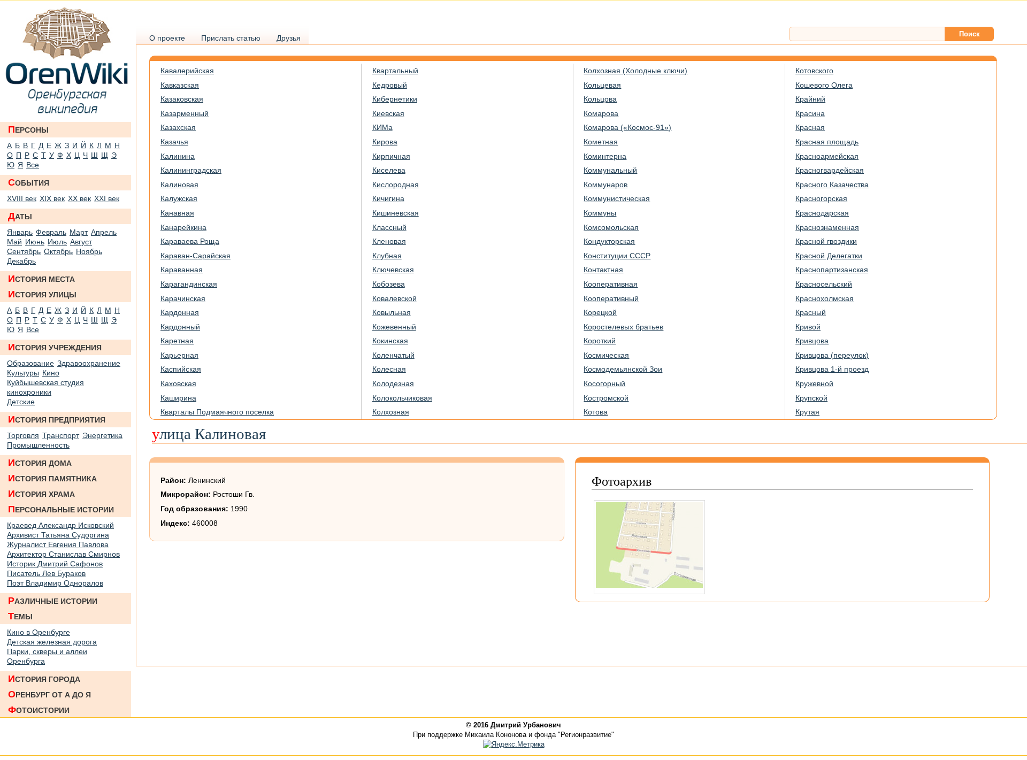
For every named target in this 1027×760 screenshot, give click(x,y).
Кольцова (600, 99)
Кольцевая (602, 85)
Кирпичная (391, 156)
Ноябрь (89, 251)
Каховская (178, 383)
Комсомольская (611, 227)
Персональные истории (61, 509)
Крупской (811, 398)
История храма (41, 493)
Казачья (174, 141)
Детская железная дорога (52, 642)
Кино (50, 373)
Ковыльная (391, 312)
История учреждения (55, 347)
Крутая (807, 412)
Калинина (177, 156)
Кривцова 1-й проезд (832, 369)
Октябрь (58, 251)
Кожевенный (394, 327)
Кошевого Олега (824, 85)
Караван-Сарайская (195, 255)
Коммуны (600, 213)
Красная (810, 127)
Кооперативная (611, 284)
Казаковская (181, 99)
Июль (57, 241)
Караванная (181, 269)
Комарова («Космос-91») (627, 127)
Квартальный (395, 70)
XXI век (106, 198)
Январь (20, 232)
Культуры (23, 373)
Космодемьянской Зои (623, 369)
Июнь (34, 241)
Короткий (600, 340)
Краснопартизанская (831, 269)
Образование (30, 363)
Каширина (178, 398)
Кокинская (390, 340)
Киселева (388, 170)
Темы (20, 616)
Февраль (51, 232)
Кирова (384, 141)
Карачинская (182, 298)
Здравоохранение (88, 363)
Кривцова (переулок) (832, 355)
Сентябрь (24, 251)
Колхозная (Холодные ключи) (635, 70)
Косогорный (604, 383)
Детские (21, 401)
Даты (20, 216)
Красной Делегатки (828, 255)
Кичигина (388, 198)
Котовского (814, 70)
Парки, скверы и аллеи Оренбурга (47, 656)
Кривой (808, 327)
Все (32, 164)
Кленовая (389, 241)
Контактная (603, 269)
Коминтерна (605, 156)
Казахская (178, 127)
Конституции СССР (617, 255)
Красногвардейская (829, 170)
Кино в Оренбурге (38, 632)
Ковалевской (394, 298)
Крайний (810, 99)
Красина (810, 113)
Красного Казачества (832, 184)
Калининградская (190, 170)
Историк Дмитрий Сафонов (55, 563)
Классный (389, 227)
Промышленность (38, 445)
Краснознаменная (827, 227)
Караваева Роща (189, 241)
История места (41, 278)
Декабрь (21, 261)
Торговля (23, 435)
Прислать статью (230, 38)
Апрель (104, 232)
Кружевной (814, 383)
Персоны (28, 129)
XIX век (52, 198)
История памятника (52, 478)
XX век (79, 198)
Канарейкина (183, 227)
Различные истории (52, 600)
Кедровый (389, 85)
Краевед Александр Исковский (60, 525)
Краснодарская (822, 213)
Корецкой (600, 312)
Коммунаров (605, 184)
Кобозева (388, 284)
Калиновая (179, 184)
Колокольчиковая (402, 398)
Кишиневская (395, 213)
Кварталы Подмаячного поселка (217, 412)
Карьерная (179, 355)
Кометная (601, 141)
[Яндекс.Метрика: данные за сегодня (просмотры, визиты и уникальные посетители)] (514, 744)
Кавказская (179, 85)
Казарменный (184, 113)
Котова (596, 412)
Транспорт (60, 435)
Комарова (601, 113)
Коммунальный (610, 170)
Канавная (177, 213)
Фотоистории (39, 709)
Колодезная (393, 383)
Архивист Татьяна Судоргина (58, 535)
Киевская (388, 113)
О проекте (167, 38)
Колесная (389, 369)
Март (79, 232)
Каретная (177, 340)
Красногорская (821, 198)
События (28, 182)
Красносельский (823, 284)
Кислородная (395, 184)
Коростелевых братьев (623, 327)
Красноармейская (827, 156)
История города (44, 678)
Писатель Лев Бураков (46, 573)
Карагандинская (188, 284)
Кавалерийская (187, 70)
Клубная (387, 255)
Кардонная (179, 312)
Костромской (606, 398)
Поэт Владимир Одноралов (55, 583)
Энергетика (102, 435)
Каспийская (180, 369)
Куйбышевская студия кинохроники (45, 387)
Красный (810, 312)
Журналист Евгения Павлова (58, 544)
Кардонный (180, 327)
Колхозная (390, 412)
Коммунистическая (617, 198)
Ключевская (393, 269)
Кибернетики (394, 99)
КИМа (382, 127)
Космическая (606, 355)
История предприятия (56, 419)
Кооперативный (611, 298)
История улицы (42, 294)
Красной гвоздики (826, 241)
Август (81, 241)
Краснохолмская (824, 298)
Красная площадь (827, 141)
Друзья (289, 38)
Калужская (178, 198)
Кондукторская (609, 241)
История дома (40, 462)
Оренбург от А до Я (49, 694)
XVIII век (21, 198)
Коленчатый (393, 355)
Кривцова (812, 340)
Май (14, 241)
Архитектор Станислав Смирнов (63, 554)
